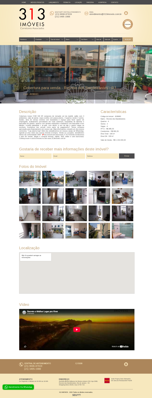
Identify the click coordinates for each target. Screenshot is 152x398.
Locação (78, 2)
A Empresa (102, 2)
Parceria (90, 2)
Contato (114, 2)
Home (24, 2)
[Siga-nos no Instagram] (126, 13)
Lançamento (54, 2)
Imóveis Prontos (37, 2)
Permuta (66, 2)
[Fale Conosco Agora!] (18, 387)
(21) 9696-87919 (63, 14)
